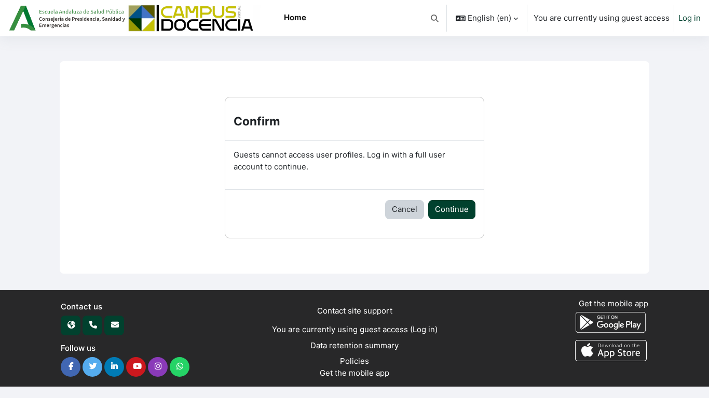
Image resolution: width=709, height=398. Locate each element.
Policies (354, 361)
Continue (452, 209)
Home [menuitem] (295, 17)
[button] (435, 18)
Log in (689, 18)
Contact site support (354, 311)
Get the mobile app (354, 373)
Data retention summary (354, 345)
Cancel (404, 209)
